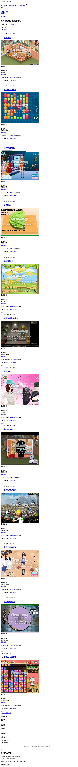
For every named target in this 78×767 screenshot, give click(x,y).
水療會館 (7, 38)
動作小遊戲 (13, 251)
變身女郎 (7, 372)
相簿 (5, 27)
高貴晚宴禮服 (9, 148)
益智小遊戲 (13, 309)
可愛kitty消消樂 (10, 657)
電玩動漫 (13, 24)
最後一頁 (8, 713)
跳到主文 (3, 17)
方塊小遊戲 (13, 138)
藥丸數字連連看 (10, 90)
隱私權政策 (47, 746)
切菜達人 (7, 205)
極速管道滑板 (9, 602)
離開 (9, 764)
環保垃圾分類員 (10, 490)
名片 (5, 31)
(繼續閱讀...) (4, 74)
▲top (2, 83)
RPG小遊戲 (13, 80)
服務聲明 (53, 746)
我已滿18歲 (3, 764)
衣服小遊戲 (13, 196)
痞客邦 (12, 77)
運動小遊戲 (13, 648)
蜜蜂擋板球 (8, 261)
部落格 (5, 29)
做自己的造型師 (10, 547)
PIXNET (27, 746)
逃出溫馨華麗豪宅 (11, 318)
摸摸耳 (4, 12)
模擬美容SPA (9, 429)
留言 (15, 77)
